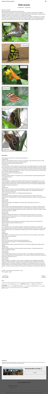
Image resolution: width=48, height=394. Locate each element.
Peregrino (11, 363)
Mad (32, 362)
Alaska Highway (6, 282)
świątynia (26, 287)
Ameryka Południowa (13, 282)
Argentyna (19, 282)
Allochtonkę (4, 362)
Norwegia (27, 284)
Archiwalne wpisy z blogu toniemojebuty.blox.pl (13, 270)
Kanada (9, 284)
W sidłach (35, 276)
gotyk (39, 282)
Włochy (10, 287)
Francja (36, 282)
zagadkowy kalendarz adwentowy (19, 287)
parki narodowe (37, 284)
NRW (33, 284)
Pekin (41, 284)
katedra (12, 284)
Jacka (27, 362)
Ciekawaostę (8, 362)
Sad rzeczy (15, 363)
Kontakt (34, 372)
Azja (23, 282)
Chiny (30, 282)
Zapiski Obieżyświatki (8, 1)
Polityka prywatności (13, 387)
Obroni (8, 363)
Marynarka (39, 362)
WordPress (31, 392)
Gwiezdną (20, 362)
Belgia (28, 282)
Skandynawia (20, 286)
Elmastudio (40, 392)
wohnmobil (6, 287)
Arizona (22, 282)
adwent (3, 282)
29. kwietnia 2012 (27, 7)
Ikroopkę (24, 362)
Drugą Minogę (13, 362)
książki (15, 284)
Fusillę (17, 362)
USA (36, 286)
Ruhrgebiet (14, 286)
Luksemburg (6, 271)
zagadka (12, 287)
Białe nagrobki (5, 276)
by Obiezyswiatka (21, 7)
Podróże (21, 270)
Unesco (33, 286)
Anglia (17, 282)
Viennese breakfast (21, 363)
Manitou (35, 362)
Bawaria (26, 282)
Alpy (9, 282)
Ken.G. (30, 362)
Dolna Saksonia (33, 282)
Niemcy (23, 284)
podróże (10, 271)
